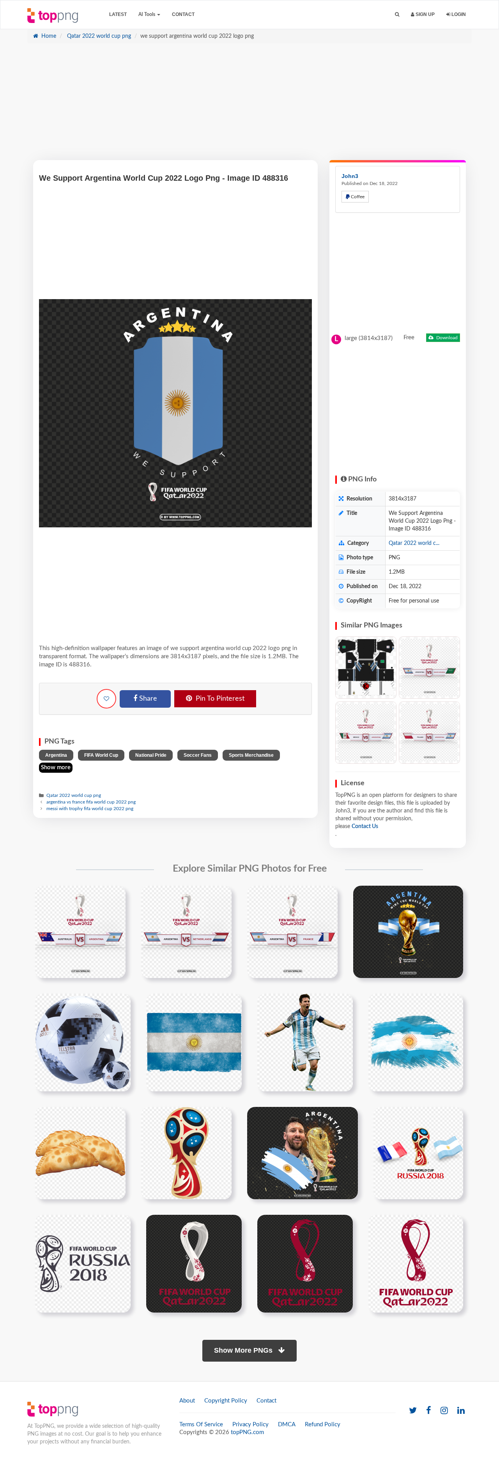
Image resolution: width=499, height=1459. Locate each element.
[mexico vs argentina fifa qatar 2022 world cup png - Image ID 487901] (366, 732)
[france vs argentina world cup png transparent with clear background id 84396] (418, 1153)
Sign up (424, 14)
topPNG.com (247, 1432)
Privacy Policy (250, 1424)
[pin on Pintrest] (115, 896)
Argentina (56, 755)
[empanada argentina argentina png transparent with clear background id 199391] (80, 1153)
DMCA (287, 1424)
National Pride (150, 755)
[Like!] (106, 698)
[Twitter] (413, 1411)
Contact (183, 14)
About (187, 1401)
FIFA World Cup (101, 755)
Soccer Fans (198, 755)
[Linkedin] (461, 1411)
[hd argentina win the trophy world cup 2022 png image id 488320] (408, 931)
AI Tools (147, 14)
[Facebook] (428, 1411)
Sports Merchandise (251, 755)
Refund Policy (322, 1424)
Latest (118, 14)
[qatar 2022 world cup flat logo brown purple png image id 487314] (305, 1263)
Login (458, 14)
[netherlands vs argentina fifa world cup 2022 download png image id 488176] (186, 931)
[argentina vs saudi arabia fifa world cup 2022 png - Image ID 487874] (429, 667)
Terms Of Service (201, 1424)
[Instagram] (444, 1411)
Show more (56, 767)
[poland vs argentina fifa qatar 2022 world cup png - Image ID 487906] (429, 732)
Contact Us (365, 826)
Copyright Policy (225, 1401)
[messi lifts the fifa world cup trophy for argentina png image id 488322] (302, 1153)
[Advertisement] (249, 105)
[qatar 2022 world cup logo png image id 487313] (194, 1263)
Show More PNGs (244, 1350)
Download (446, 337)
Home (48, 36)
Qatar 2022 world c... (414, 543)
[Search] (397, 14)
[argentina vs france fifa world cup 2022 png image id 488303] (292, 931)
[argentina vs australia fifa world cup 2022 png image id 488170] (80, 931)
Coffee (357, 196)
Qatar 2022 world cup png (98, 36)
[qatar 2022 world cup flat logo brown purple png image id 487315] (415, 1263)
